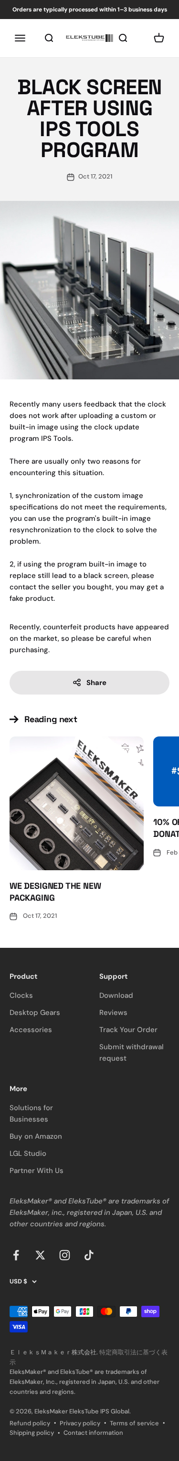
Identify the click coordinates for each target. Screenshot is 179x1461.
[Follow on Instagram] (64, 1255)
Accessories (31, 1029)
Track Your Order (128, 1029)
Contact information (93, 1433)
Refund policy (30, 1423)
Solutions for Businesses (31, 1113)
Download (116, 995)
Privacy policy (80, 1423)
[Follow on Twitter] (40, 1255)
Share (96, 682)
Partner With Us (36, 1170)
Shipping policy (32, 1433)
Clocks (21, 995)
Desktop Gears (35, 1012)
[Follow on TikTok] (89, 1255)
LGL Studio (28, 1153)
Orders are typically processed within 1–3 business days (89, 9)
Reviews (113, 1012)
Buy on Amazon (36, 1136)
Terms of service (134, 1423)
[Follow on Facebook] (16, 1255)
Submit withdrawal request (131, 1052)
